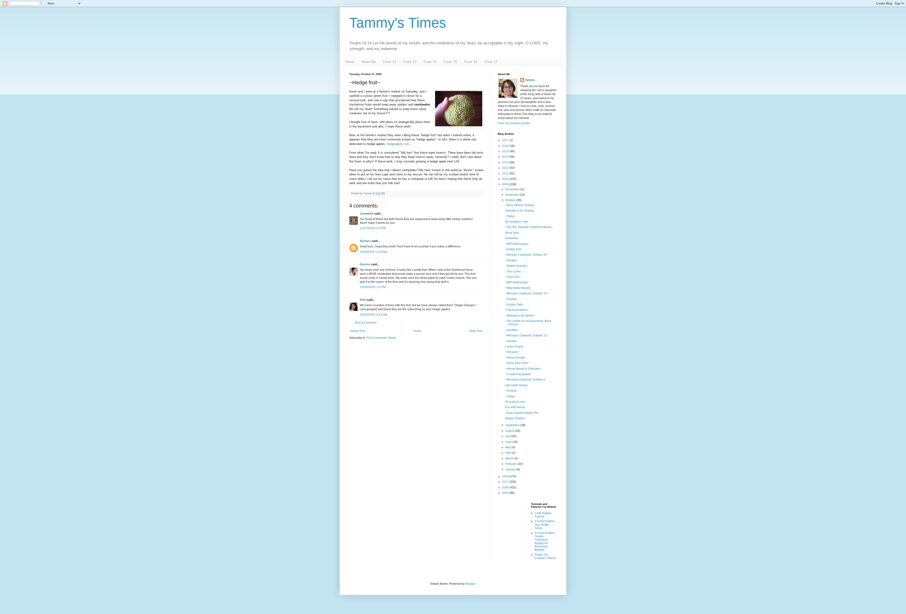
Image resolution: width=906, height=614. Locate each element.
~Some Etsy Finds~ (517, 363)
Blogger (470, 583)
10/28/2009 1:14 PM (373, 287)
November (512, 194)
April (508, 452)
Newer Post (357, 331)
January (510, 469)
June (508, 442)
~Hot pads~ (512, 352)
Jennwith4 (366, 213)
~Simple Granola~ (516, 265)
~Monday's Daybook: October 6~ (526, 379)
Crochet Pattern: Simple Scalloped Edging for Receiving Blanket (545, 541)
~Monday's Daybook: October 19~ (526, 293)
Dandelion (511, 238)
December (512, 189)
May (508, 447)
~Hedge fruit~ (513, 249)
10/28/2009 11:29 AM (373, 252)
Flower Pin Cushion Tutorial (545, 556)
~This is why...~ (514, 271)
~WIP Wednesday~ (517, 244)
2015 (505, 151)
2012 (505, 167)
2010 (505, 179)
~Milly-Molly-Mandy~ (518, 288)
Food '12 (389, 62)
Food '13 (409, 62)
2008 (505, 476)
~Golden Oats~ (514, 304)
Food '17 (491, 62)
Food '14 (430, 62)
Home (349, 62)
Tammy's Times (397, 23)
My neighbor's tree (516, 221)
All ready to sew (515, 401)
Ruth (363, 299)
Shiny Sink (512, 232)
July (508, 436)
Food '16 (470, 62)
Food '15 (450, 62)
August (510, 430)
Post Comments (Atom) (381, 337)
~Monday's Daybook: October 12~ (526, 335)
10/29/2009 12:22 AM (373, 314)
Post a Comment (365, 322)
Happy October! (515, 418)
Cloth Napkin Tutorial (543, 515)
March (509, 458)
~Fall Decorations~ (517, 310)
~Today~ (510, 216)
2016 (505, 146)
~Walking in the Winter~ (520, 315)
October (510, 200)
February (511, 464)
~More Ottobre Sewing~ (520, 205)
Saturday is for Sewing (519, 210)
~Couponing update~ (518, 374)
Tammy (530, 80)
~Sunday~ (511, 260)
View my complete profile (514, 123)
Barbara (365, 241)
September (512, 425)
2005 (505, 493)
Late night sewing (516, 385)
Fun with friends (515, 407)
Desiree (365, 264)
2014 (505, 156)
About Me (368, 62)
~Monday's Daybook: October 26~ (526, 254)
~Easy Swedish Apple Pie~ (522, 413)
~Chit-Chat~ (512, 277)
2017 (505, 140)
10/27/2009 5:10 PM (373, 228)
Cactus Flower (514, 346)
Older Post (475, 331)
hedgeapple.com (398, 144)
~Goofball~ (512, 330)
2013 (505, 162)
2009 (505, 184)
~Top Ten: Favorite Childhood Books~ (529, 227)
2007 (505, 481)
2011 (505, 173)
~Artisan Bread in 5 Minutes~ (523, 368)
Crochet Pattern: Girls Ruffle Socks (545, 525)
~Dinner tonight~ (515, 357)
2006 (505, 487)
